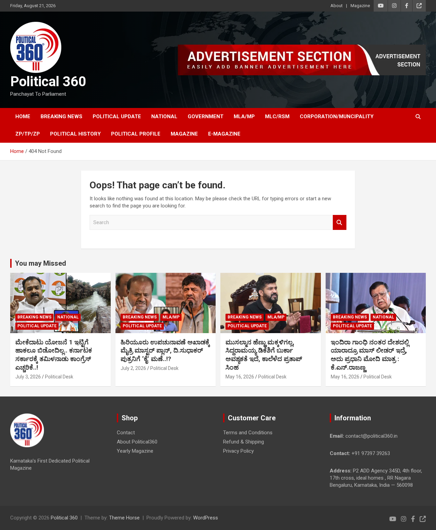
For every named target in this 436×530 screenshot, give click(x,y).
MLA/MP (244, 116)
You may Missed (40, 263)
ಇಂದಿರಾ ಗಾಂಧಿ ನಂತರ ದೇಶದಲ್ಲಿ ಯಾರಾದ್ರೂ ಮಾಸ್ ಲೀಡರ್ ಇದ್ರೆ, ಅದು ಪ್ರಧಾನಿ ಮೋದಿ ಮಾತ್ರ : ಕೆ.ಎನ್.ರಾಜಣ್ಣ (370, 354)
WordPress (205, 518)
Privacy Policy (238, 451)
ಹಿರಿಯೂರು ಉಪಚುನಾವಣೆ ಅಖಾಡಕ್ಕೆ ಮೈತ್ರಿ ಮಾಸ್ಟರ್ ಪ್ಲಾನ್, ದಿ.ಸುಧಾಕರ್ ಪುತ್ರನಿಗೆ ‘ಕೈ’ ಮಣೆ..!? (165, 350)
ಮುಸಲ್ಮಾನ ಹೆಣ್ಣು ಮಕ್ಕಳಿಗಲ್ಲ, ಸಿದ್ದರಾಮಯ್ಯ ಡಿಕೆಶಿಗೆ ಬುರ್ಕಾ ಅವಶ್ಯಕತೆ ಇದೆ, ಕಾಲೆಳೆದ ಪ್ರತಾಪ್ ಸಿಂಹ (263, 354)
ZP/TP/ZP (27, 134)
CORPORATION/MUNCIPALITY (337, 116)
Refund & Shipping (243, 442)
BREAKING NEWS (61, 116)
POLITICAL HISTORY (75, 134)
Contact (126, 433)
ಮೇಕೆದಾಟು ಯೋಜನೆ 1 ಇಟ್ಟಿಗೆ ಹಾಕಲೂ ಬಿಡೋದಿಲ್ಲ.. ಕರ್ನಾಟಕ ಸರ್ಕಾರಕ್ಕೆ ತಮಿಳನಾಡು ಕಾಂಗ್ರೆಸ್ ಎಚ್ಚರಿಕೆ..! (53, 354)
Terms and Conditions (247, 433)
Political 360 (48, 82)
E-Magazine (224, 134)
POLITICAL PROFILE (135, 134)
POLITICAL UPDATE (117, 116)
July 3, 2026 (28, 376)
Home (22, 116)
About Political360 (137, 442)
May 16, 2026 (239, 376)
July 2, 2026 (133, 368)
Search (339, 222)
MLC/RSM (277, 116)
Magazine (360, 5)
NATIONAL (164, 116)
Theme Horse (124, 518)
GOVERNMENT (205, 116)
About (336, 5)
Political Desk (59, 376)
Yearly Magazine (135, 451)
